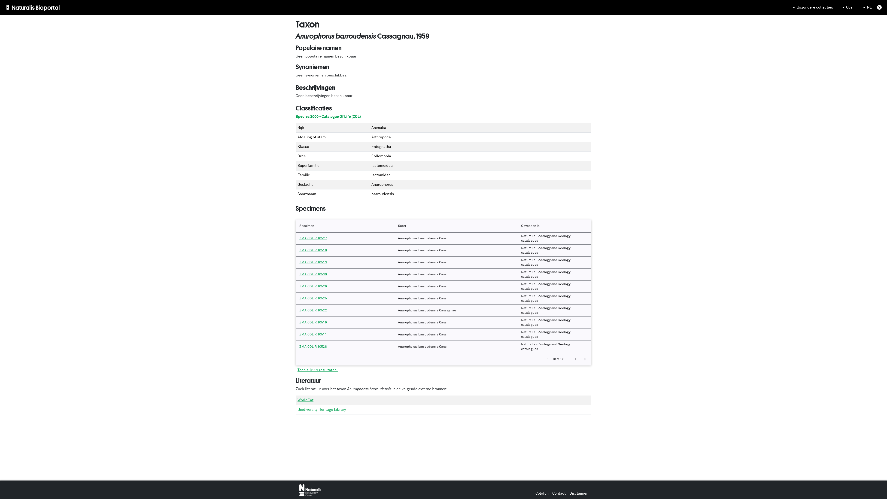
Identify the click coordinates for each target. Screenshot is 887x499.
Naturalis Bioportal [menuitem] (36, 7)
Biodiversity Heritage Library (322, 409)
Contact (559, 493)
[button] (345, 226)
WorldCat (305, 400)
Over (850, 7)
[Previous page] (575, 359)
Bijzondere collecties (815, 7)
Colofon (542, 493)
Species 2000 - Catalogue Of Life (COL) (328, 117)
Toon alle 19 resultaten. (318, 370)
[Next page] (584, 359)
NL (869, 7)
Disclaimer (578, 493)
